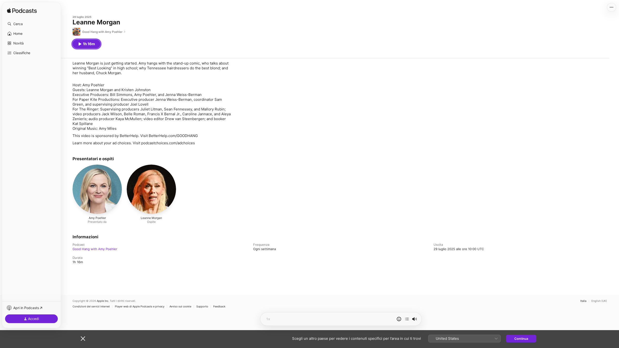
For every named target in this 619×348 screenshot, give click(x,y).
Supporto (202, 306)
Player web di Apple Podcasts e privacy (139, 306)
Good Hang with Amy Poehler (95, 249)
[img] (22, 10)
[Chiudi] (83, 338)
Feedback (219, 306)
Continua (521, 339)
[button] (31, 24)
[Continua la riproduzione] (407, 319)
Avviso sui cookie (180, 306)
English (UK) (599, 301)
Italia (583, 301)
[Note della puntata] (399, 319)
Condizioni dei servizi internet (91, 306)
